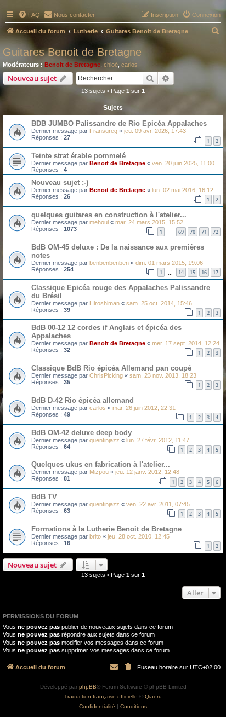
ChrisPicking (106, 375)
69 (181, 231)
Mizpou (99, 472)
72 (215, 231)
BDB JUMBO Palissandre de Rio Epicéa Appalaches (119, 123)
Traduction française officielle (101, 696)
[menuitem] (29, 14)
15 (192, 272)
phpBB (88, 687)
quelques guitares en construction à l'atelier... (109, 215)
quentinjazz (104, 440)
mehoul (99, 222)
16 (204, 272)
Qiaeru (153, 696)
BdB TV (44, 497)
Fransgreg (103, 131)
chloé (111, 64)
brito (95, 536)
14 (181, 272)
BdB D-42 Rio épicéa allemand (82, 400)
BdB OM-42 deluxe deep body (81, 433)
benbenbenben (109, 262)
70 (192, 231)
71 (204, 231)
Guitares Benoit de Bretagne (72, 52)
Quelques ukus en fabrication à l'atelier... (100, 464)
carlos (129, 64)
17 (215, 272)
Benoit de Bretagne (72, 64)
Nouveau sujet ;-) (59, 182)
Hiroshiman (104, 303)
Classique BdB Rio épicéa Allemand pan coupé (111, 368)
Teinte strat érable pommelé (78, 156)
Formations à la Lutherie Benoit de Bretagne (106, 529)
